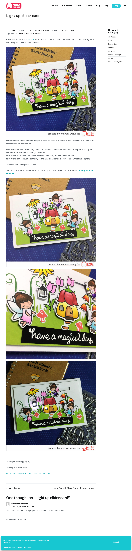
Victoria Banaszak (19, 504)
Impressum (27, 547)
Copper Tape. (44, 473)
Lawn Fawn (18, 33)
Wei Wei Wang (43, 30)
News (110, 58)
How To (54, 6)
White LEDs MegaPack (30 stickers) (22, 473)
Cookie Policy (7, 547)
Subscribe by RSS (115, 62)
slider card (29, 33)
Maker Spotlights (115, 55)
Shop (116, 6)
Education (67, 6)
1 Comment (11, 30)
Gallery (88, 6)
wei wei (38, 33)
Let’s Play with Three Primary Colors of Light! (73, 488)
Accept (116, 542)
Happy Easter (14, 488)
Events (111, 48)
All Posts (112, 37)
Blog (97, 6)
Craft (78, 6)
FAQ (106, 6)
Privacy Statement (17, 547)
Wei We (30, 39)
